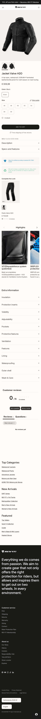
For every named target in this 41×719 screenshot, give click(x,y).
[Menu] (3, 7)
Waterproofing (8, 363)
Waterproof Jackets (8, 467)
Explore (4, 663)
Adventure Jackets (8, 475)
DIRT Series (6, 494)
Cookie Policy (5, 690)
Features (5, 348)
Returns (4, 617)
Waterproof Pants (8, 471)
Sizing (4, 623)
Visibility (5, 312)
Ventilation (6, 341)
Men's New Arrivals (8, 505)
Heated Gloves (7, 535)
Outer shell (6, 370)
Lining (4, 356)
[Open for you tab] (36, 714)
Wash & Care (7, 378)
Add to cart (20, 127)
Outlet (4, 528)
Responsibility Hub (8, 654)
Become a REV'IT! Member (29, 2)
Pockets (5, 326)
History (4, 648)
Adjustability (7, 319)
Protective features (10, 334)
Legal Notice (23, 693)
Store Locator (6, 660)
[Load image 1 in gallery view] (20, 35)
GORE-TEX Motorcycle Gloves (12, 482)
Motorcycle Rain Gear (9, 478)
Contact (4, 626)
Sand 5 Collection (8, 524)
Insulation (6, 297)
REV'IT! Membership (9, 632)
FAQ (3, 611)
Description (7, 143)
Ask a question (15, 408)
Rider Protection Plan (9, 629)
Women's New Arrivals (9, 509)
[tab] (21, 417)
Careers (4, 651)
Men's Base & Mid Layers (10, 531)
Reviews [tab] (9, 416)
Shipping (5, 614)
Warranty (5, 620)
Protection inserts (9, 304)
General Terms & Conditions (9, 693)
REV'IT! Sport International (13, 712)
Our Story (5, 645)
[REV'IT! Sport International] (20, 7)
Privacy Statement (17, 690)
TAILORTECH (6, 657)
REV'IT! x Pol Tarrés (8, 497)
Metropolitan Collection (10, 501)
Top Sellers (5, 520)
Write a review (26, 408)
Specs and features (11, 149)
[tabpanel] (20, 436)
